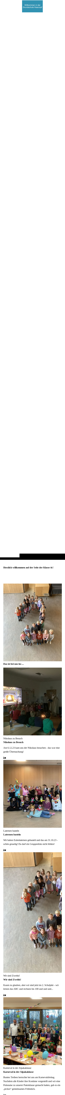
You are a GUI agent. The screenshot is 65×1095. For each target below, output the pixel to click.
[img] (32, 286)
